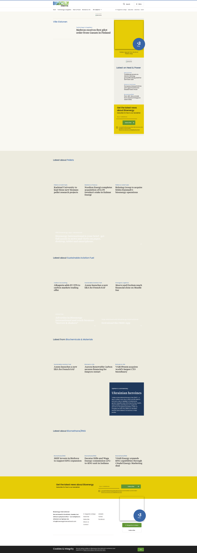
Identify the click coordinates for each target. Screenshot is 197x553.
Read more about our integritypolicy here (129, 129)
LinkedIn (100, 514)
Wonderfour (87, 544)
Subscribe (130, 9)
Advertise (137, 9)
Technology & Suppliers (64, 9)
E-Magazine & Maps (131, 525)
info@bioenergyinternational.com (64, 521)
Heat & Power (77, 9)
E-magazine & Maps (121, 9)
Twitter (100, 516)
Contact (85, 524)
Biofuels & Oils (86, 9)
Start (54, 9)
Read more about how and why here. (94, 550)
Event (142, 9)
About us (86, 522)
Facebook (101, 519)
